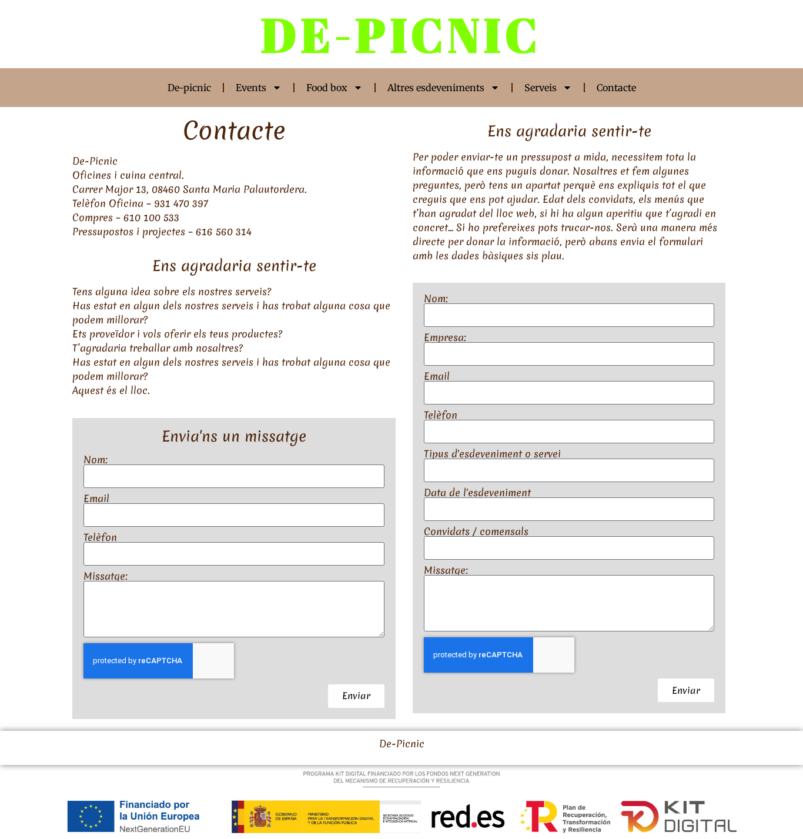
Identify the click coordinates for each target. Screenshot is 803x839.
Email (96, 498)
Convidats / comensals (476, 531)
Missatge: (105, 576)
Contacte (616, 87)
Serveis (540, 87)
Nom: (95, 459)
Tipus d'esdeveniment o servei (492, 454)
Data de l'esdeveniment (477, 492)
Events (251, 87)
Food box (326, 87)
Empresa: (445, 337)
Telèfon (100, 537)
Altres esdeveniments (435, 87)
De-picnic (189, 87)
